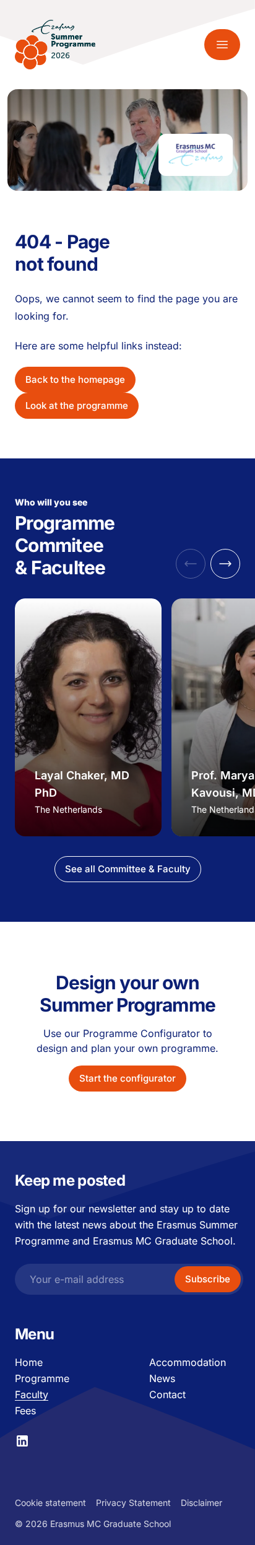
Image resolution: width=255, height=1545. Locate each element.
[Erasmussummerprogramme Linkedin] (22, 1440)
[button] (225, 564)
